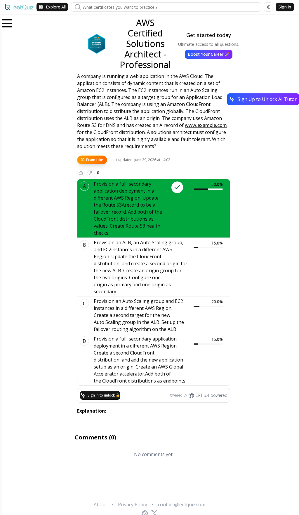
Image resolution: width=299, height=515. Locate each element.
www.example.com (206, 125)
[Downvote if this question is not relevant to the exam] (89, 173)
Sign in (285, 7)
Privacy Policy (132, 504)
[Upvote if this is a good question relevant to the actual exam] (81, 173)
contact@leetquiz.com (181, 504)
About (100, 504)
